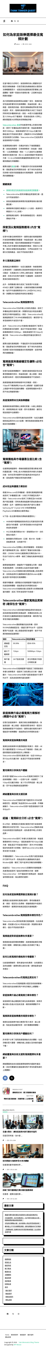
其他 (6, 1287)
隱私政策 (8, 1300)
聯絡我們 (8, 1294)
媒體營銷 (8, 1259)
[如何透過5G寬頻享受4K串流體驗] (23, 1151)
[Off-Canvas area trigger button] (4, 21)
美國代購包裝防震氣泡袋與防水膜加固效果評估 (21, 1215)
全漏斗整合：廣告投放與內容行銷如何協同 (20, 1131)
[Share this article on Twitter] (11, 1078)
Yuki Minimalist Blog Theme (29, 1342)
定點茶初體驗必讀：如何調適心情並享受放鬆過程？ (23, 1223)
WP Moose (17, 1345)
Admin (18, 44)
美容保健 (8, 1278)
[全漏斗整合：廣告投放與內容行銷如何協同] (23, 1122)
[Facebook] (12, 21)
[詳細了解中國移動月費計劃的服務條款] (23, 1180)
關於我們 (8, 1290)
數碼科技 (8, 1272)
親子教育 (8, 1269)
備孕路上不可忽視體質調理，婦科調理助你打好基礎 (23, 1226)
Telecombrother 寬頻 (11, 125)
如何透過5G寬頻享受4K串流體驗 (16, 1161)
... (21, 1135)
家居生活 (8, 1262)
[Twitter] (15, 21)
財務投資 (8, 1284)
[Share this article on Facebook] (5, 1078)
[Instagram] (18, 21)
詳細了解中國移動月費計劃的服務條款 (18, 1190)
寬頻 (13, 166)
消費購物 (8, 1275)
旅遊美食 (8, 1281)
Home (7, 1335)
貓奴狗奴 (8, 1265)
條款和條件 (9, 1297)
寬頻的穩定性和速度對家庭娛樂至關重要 (22, 190)
